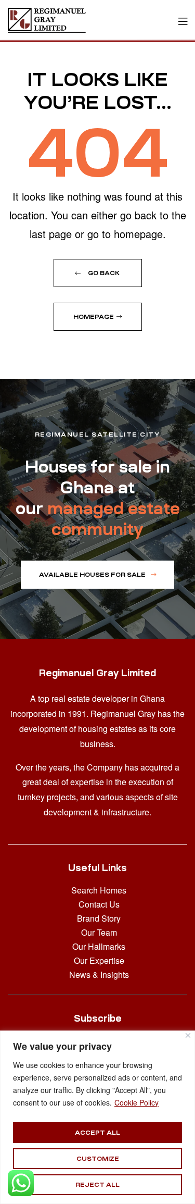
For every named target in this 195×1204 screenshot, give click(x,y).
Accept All (97, 1132)
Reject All (97, 1185)
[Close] (188, 1035)
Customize (97, 1159)
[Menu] (182, 20)
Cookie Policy (136, 1102)
